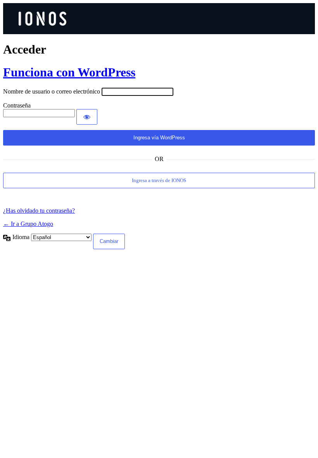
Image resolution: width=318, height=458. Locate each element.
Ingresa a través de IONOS (159, 180)
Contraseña (17, 105)
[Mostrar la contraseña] (86, 117)
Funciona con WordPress (69, 72)
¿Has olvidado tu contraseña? (39, 210)
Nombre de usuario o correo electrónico (51, 91)
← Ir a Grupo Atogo (28, 223)
